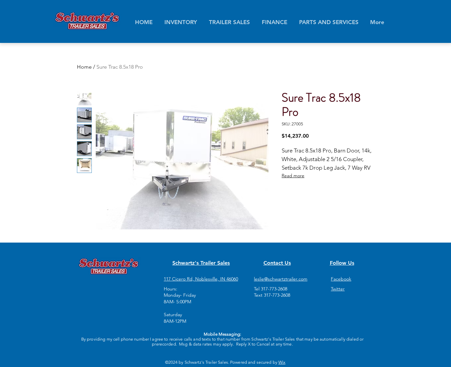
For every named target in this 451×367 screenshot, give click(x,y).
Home (84, 67)
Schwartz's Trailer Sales (201, 263)
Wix (281, 362)
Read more (293, 176)
